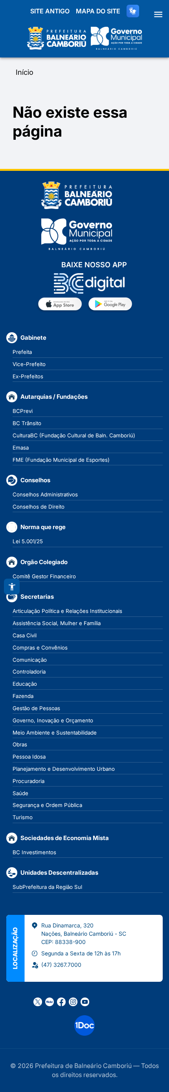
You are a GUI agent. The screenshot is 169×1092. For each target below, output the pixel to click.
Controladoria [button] (29, 671)
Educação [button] (25, 684)
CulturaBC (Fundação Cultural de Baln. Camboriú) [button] (74, 435)
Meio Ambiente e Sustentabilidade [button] (55, 732)
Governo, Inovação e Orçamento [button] (53, 720)
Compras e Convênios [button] (40, 647)
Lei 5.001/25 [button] (28, 541)
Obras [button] (20, 744)
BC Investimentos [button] (34, 852)
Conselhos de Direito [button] (38, 506)
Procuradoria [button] (28, 781)
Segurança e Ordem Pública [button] (47, 805)
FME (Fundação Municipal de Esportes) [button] (61, 460)
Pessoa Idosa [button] (29, 756)
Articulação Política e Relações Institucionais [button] (67, 611)
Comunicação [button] (30, 660)
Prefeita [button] (22, 352)
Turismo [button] (23, 817)
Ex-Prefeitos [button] (28, 376)
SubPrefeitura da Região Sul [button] (47, 887)
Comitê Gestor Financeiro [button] (44, 576)
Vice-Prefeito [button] (29, 364)
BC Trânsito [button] (27, 423)
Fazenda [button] (23, 696)
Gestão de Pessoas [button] (36, 708)
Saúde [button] (20, 793)
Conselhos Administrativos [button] (45, 494)
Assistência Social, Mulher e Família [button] (57, 623)
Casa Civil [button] (25, 635)
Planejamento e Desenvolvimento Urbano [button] (64, 769)
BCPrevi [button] (23, 411)
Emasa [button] (21, 447)
